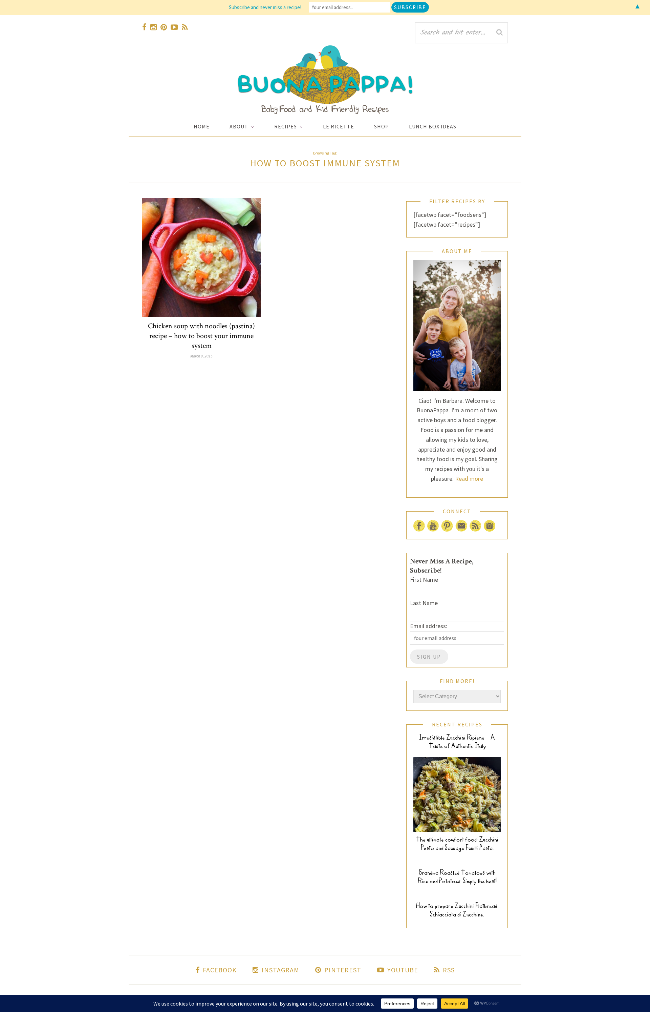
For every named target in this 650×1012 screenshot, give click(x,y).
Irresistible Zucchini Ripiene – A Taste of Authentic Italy (457, 741)
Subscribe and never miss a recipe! (265, 7)
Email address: (428, 626)
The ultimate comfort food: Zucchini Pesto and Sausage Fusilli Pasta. (457, 843)
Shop (381, 126)
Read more (469, 478)
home (202, 126)
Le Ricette (338, 126)
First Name (424, 579)
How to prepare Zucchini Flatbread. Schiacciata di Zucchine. (457, 910)
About (239, 126)
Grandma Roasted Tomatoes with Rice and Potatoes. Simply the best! (457, 876)
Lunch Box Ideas (432, 126)
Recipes (285, 126)
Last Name (424, 603)
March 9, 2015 (201, 355)
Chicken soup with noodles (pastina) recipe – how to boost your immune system (201, 336)
